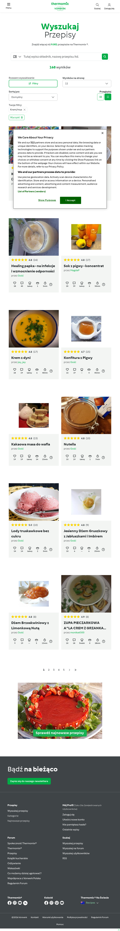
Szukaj (66, 837)
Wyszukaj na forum (73, 848)
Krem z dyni (21, 357)
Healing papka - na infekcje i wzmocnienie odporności (33, 268)
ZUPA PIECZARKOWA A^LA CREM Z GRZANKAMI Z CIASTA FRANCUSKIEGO (86, 626)
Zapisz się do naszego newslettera (29, 781)
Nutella (70, 444)
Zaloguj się (68, 814)
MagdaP (74, 270)
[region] (60, 169)
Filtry (35, 83)
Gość (21, 275)
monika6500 (77, 632)
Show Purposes (47, 200)
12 (66, 83)
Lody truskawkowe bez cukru (30, 533)
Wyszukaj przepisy (18, 810)
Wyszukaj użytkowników (76, 853)
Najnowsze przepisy (19, 820)
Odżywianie (14, 863)
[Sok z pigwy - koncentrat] (86, 237)
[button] (9, 6)
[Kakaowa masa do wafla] (34, 415)
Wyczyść (15, 117)
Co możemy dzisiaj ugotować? (24, 873)
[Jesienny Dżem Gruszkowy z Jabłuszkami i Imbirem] (86, 502)
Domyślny (16, 97)
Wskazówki (14, 868)
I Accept (70, 200)
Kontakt (35, 917)
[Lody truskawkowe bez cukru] (34, 502)
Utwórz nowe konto (73, 819)
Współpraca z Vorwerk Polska (24, 878)
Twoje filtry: (15, 105)
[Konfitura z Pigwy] (86, 329)
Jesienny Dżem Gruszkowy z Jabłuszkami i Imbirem (86, 533)
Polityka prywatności (77, 917)
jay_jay (22, 362)
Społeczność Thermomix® (22, 843)
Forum (11, 837)
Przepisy (12, 805)
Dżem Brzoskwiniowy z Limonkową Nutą (30, 625)
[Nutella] (86, 415)
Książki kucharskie (18, 858)
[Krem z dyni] (34, 329)
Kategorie (13, 815)
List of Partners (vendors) (32, 191)
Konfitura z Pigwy (78, 357)
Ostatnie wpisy (70, 829)
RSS (64, 858)
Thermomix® (15, 848)
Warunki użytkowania (52, 917)
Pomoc (60, 924)
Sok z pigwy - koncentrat (84, 266)
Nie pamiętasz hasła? (74, 824)
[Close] (102, 133)
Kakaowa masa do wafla (30, 444)
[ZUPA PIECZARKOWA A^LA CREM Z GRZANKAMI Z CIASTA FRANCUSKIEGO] (86, 594)
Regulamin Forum (17, 883)
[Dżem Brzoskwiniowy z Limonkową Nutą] (34, 594)
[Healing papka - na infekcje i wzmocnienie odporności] (34, 237)
